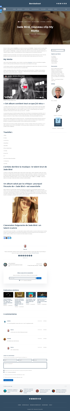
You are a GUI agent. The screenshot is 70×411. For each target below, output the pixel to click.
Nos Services (50, 9)
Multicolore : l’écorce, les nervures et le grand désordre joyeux (45, 391)
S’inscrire (38, 278)
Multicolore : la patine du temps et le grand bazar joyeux (13, 391)
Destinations (19, 9)
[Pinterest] (62, 3)
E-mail (20, 360)
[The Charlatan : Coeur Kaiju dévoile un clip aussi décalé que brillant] (31, 294)
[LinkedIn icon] (21, 255)
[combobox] (57, 50)
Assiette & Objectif (54, 58)
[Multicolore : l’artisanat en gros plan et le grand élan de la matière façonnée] (53, 390)
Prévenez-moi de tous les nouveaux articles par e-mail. (13, 377)
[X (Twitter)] (58, 3)
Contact (55, 9)
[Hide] (0, 13)
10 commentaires (44, 304)
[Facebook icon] (19, 255)
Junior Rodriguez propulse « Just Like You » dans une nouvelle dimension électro (7, 301)
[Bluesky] (8, 238)
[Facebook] (57, 3)
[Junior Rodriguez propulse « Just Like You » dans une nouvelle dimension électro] (8, 294)
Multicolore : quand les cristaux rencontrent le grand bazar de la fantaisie (28, 391)
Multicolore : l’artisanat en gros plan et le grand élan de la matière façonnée (61, 391)
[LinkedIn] (64, 3)
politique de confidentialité (27, 280)
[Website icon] (23, 255)
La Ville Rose (53, 56)
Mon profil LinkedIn (35, 252)
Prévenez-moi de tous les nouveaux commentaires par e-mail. (15, 374)
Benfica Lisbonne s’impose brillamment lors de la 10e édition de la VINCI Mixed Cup (58, 76)
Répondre (45, 329)
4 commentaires (49, 21)
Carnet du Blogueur (54, 61)
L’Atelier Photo (53, 57)
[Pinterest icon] (29, 255)
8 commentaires (21, 306)
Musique (43, 21)
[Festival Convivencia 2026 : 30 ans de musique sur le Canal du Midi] (42, 294)
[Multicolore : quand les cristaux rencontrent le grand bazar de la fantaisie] (21, 390)
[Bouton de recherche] (64, 50)
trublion (9, 320)
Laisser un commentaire (8, 380)
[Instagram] (60, 3)
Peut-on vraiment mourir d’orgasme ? (57, 68)
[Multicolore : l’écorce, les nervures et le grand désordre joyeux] (37, 390)
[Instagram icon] (27, 255)
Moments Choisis (54, 60)
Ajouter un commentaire (8, 363)
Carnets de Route (54, 62)
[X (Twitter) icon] (25, 255)
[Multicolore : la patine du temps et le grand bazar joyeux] (5, 390)
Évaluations (43, 9)
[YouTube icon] (31, 255)
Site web (35, 360)
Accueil (14, 9)
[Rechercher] (66, 9)
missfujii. (9, 338)
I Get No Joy (30, 62)
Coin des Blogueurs (35, 9)
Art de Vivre (26, 9)
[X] (6, 238)
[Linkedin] (10, 238)
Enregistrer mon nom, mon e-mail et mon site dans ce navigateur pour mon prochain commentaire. (18, 370)
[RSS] (66, 3)
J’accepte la (25, 280)
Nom (5, 360)
